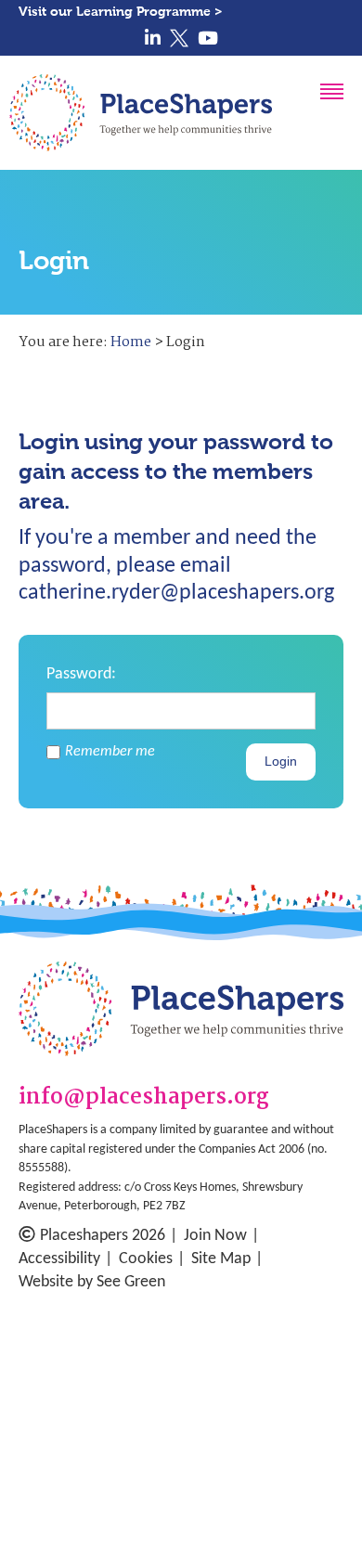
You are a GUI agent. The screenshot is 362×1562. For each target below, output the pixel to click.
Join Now (215, 1236)
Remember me (110, 751)
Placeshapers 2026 (102, 1236)
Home (130, 342)
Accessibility (59, 1259)
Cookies (146, 1259)
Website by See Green (92, 1282)
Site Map (221, 1259)
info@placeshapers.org (144, 1098)
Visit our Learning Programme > (121, 12)
